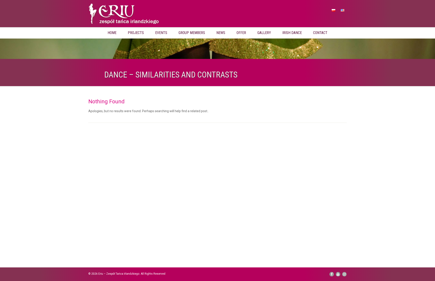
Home (112, 33)
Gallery (264, 33)
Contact (320, 33)
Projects (136, 33)
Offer (241, 33)
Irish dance (292, 33)
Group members (192, 33)
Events (161, 33)
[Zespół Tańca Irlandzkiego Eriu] (129, 14)
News (220, 33)
